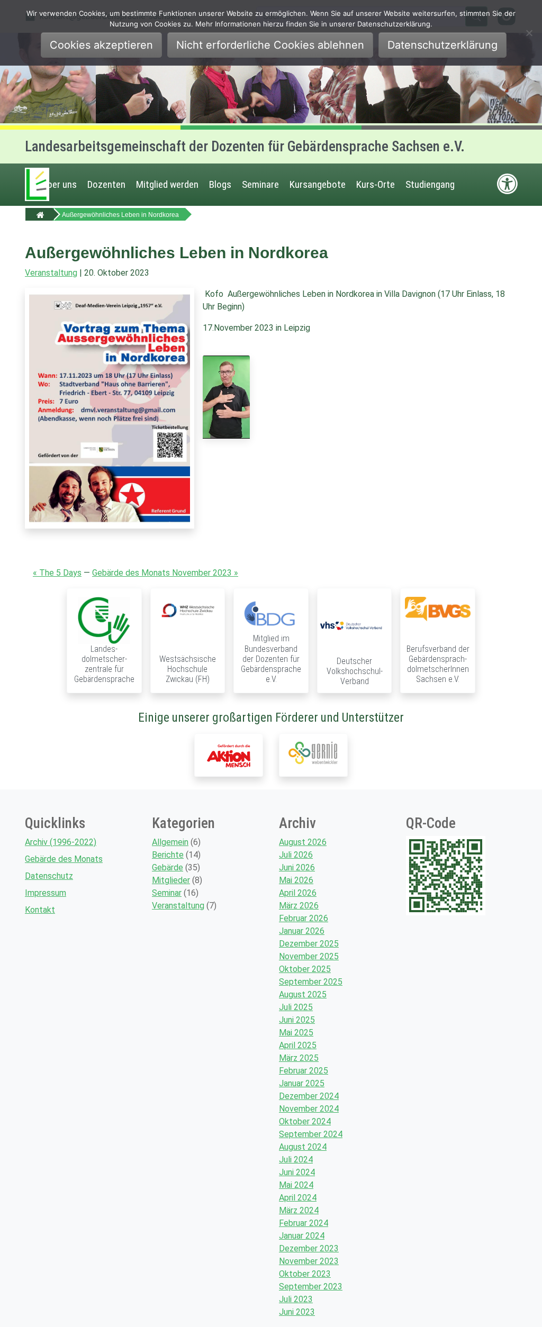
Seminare (260, 184)
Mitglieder (171, 880)
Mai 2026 (296, 880)
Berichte (168, 855)
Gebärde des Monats (64, 859)
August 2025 (303, 994)
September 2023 (310, 1286)
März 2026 (299, 906)
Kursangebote (318, 184)
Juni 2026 (297, 867)
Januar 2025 (301, 1083)
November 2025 (309, 956)
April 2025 (298, 1045)
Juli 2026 (296, 855)
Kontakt (40, 910)
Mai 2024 (296, 1185)
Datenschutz (49, 876)
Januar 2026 (301, 931)
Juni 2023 (297, 1312)
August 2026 (303, 842)
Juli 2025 (296, 1007)
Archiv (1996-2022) (60, 842)
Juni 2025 (297, 1020)
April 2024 (298, 1198)
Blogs (220, 184)
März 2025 (299, 1058)
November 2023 (309, 1261)
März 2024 (299, 1210)
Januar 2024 (301, 1236)
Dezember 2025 (309, 944)
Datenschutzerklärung (442, 45)
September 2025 (310, 982)
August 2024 (303, 1147)
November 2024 (309, 1109)
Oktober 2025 (305, 969)
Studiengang (430, 184)
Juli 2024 (296, 1160)
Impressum (45, 893)
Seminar (167, 893)
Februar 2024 (303, 1223)
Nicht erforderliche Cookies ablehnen (270, 45)
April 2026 (298, 893)
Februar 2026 (303, 918)
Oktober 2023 (305, 1274)
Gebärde (167, 867)
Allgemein (170, 842)
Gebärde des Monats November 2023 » (165, 573)
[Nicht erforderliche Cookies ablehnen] (528, 33)
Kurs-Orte (375, 184)
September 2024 (310, 1134)
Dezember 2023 (309, 1248)
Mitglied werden (167, 184)
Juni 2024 (297, 1172)
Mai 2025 (296, 1033)
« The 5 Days (57, 573)
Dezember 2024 (309, 1096)
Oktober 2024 (305, 1121)
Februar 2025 (303, 1071)
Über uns (59, 184)
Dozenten (106, 184)
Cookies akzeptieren (101, 45)
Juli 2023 (296, 1299)
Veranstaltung (51, 273)
